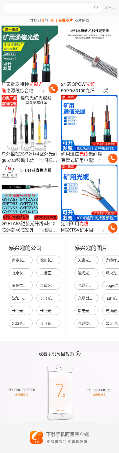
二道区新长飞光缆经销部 (60, 273)
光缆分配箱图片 (90, 285)
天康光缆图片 (89, 260)
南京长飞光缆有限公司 (30, 260)
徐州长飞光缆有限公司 (58, 260)
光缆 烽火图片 (89, 298)
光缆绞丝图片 (89, 323)
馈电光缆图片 (89, 310)
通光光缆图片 (89, 273)
